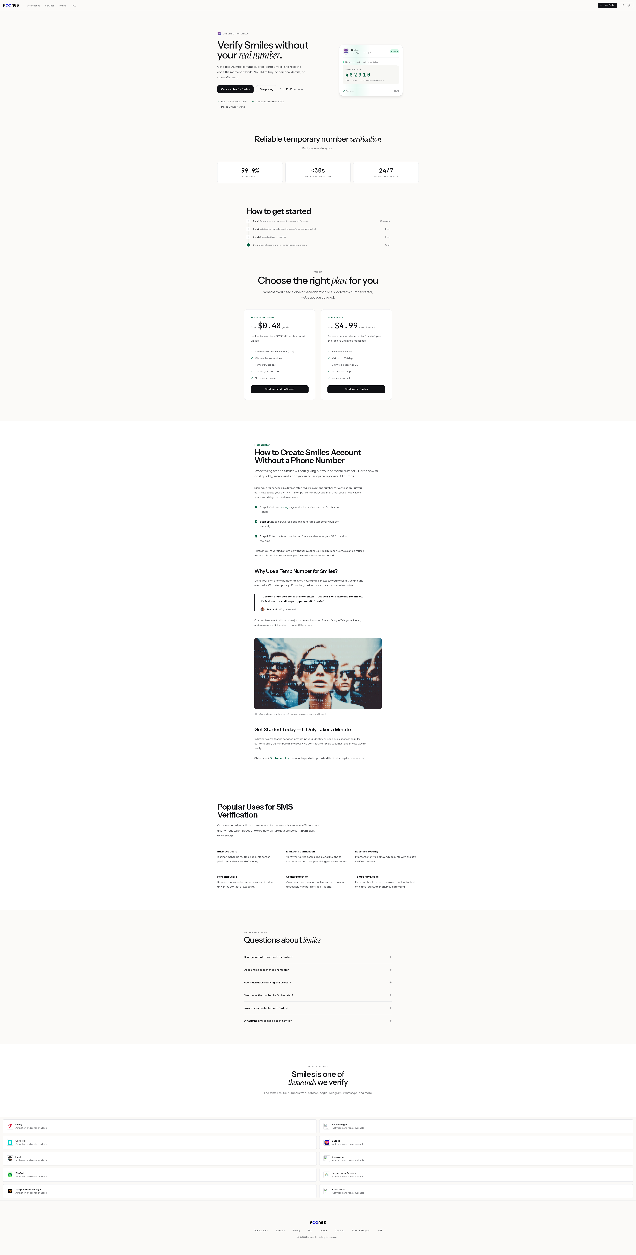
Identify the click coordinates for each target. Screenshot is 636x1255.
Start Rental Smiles (356, 389)
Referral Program (361, 1230)
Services (49, 5)
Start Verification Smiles (279, 389)
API (380, 1230)
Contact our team (280, 758)
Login (628, 5)
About (323, 1230)
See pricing (266, 89)
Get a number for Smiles (235, 89)
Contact (339, 1230)
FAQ (74, 5)
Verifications (33, 5)
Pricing (63, 5)
